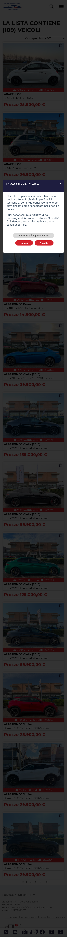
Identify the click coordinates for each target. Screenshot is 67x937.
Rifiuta (24, 243)
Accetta (44, 243)
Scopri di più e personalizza (33, 235)
